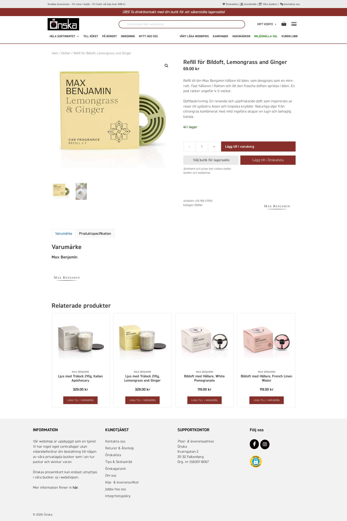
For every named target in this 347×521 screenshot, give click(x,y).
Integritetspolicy (118, 496)
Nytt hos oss (148, 36)
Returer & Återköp (119, 448)
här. (76, 487)
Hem (55, 53)
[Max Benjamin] (277, 207)
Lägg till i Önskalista (268, 160)
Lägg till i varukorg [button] (80, 400)
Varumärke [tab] (63, 233)
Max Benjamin (80, 372)
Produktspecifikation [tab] (95, 233)
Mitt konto (265, 24)
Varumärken (241, 36)
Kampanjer (220, 36)
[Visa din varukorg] (284, 24)
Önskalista (231, 4)
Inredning (128, 36)
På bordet (109, 36)
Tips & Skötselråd (118, 462)
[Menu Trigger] (294, 24)
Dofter (65, 53)
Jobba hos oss (115, 489)
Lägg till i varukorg (239, 146)
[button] (166, 65)
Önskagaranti (115, 469)
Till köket (90, 36)
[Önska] (72, 24)
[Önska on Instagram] (264, 444)
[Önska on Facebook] (254, 444)
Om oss (110, 475)
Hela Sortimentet (62, 36)
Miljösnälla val (266, 36)
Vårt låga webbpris (194, 36)
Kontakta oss (291, 4)
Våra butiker (269, 4)
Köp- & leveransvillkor (122, 482)
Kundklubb (249, 4)
